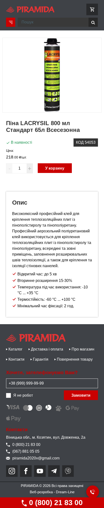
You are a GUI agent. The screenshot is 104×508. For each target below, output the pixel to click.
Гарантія (40, 359)
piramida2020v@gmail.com (35, 458)
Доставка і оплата (47, 349)
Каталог (15, 349)
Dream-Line (65, 492)
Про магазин (83, 349)
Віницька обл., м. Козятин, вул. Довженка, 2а (45, 437)
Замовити (80, 395)
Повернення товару (75, 359)
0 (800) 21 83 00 (55, 503)
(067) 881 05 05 (25, 451)
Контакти (16, 359)
